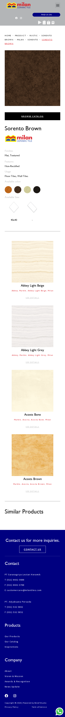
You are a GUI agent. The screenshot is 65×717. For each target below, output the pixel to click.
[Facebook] (16, 18)
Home (8, 35)
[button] (57, 5)
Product (20, 35)
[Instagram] (21, 18)
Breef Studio (40, 703)
